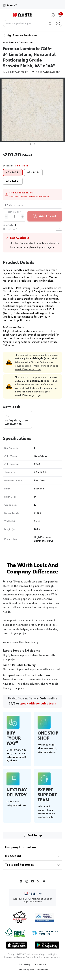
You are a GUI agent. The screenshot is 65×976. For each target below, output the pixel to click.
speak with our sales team (38, 703)
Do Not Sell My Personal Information (32, 969)
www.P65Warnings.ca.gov (28, 369)
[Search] (50, 23)
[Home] (22, 15)
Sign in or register (46, 247)
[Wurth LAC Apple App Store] (16, 945)
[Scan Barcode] (58, 23)
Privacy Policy (24, 964)
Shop (18, 42)
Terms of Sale (40, 964)
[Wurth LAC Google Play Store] (47, 945)
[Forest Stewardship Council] (15, 932)
